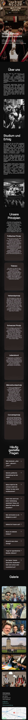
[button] (24, 3)
